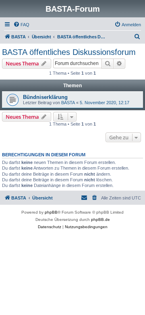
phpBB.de (100, 219)
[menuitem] (21, 24)
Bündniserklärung (45, 97)
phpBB (51, 212)
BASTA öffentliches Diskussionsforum (69, 52)
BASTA (68, 102)
